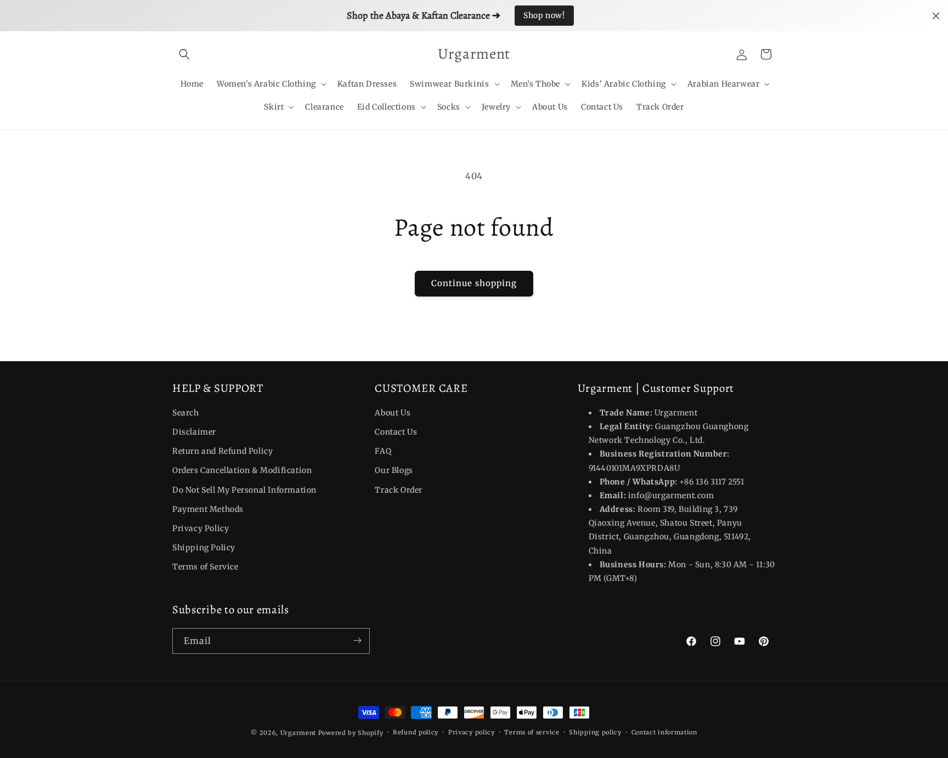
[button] (184, 54)
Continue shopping (474, 283)
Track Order (398, 490)
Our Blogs (394, 471)
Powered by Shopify (350, 733)
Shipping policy (595, 732)
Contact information (664, 732)
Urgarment (298, 733)
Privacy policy (471, 732)
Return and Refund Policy (222, 451)
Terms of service (531, 732)
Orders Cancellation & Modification (242, 471)
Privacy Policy (200, 528)
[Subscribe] (357, 640)
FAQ (383, 451)
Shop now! (544, 15)
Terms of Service (205, 567)
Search (185, 413)
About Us (392, 413)
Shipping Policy (203, 547)
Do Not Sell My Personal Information (244, 490)
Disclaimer (194, 432)
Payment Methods (208, 509)
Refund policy (415, 732)
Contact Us (396, 432)
